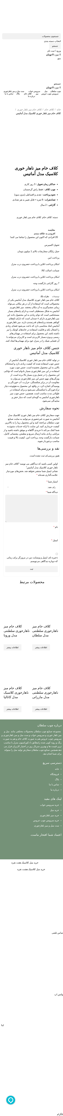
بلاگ (57, 779)
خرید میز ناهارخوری (49, 815)
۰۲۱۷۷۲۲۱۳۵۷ (31, 105)
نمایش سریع (43, 620)
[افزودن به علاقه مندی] (36, 620)
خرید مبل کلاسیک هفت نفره (24, 862)
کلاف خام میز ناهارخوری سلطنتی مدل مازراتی (45, 692)
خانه (58, 109)
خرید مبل (54, 810)
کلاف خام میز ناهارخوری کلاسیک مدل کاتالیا (16, 692)
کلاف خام (49, 109)
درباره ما (55, 789)
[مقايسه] (51, 620)
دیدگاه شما (52, 492)
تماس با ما (54, 784)
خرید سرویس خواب (49, 805)
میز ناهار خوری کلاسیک (24, 415)
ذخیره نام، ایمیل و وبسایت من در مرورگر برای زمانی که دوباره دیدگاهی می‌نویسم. (32, 559)
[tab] (55, 296)
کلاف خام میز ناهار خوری (29, 109)
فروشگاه (54, 774)
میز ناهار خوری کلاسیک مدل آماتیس (32, 300)
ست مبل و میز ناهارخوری (46, 825)
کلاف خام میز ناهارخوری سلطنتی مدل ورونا (17, 630)
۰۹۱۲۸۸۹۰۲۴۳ (31, 100)
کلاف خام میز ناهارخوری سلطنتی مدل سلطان (45, 630)
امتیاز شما (52, 481)
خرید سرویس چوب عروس (46, 820)
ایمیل (54, 540)
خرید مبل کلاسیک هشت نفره (31, 869)
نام (55, 527)
